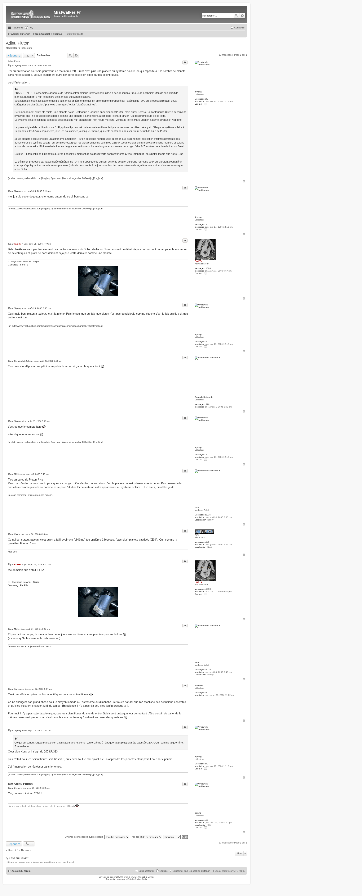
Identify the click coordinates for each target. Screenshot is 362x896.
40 (207, 99)
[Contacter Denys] (205, 827)
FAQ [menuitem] (31, 27)
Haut (244, 181)
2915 (208, 515)
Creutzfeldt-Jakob (203, 397)
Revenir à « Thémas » (19, 850)
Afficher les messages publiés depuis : (84, 837)
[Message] (9, 65)
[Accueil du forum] (30, 14)
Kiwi (197, 535)
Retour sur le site (74, 34)
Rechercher (236, 15)
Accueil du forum (21, 871)
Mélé (197, 507)
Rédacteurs (26, 48)
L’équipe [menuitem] (163, 871)
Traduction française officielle (120, 879)
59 (207, 820)
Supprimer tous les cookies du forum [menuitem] (191, 871)
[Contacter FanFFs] (205, 273)
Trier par (134, 837)
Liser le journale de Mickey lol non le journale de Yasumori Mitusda (41, 806)
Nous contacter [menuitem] (146, 871)
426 (207, 404)
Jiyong (198, 92)
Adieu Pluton (17, 43)
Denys (198, 813)
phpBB (117, 877)
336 (207, 542)
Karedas (199, 685)
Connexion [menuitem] (239, 27)
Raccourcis (17, 27)
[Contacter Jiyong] (205, 104)
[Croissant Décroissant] (172, 837)
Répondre (14, 55)
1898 (208, 268)
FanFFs (198, 261)
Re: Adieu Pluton (20, 784)
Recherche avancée (242, 15)
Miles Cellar (142, 879)
